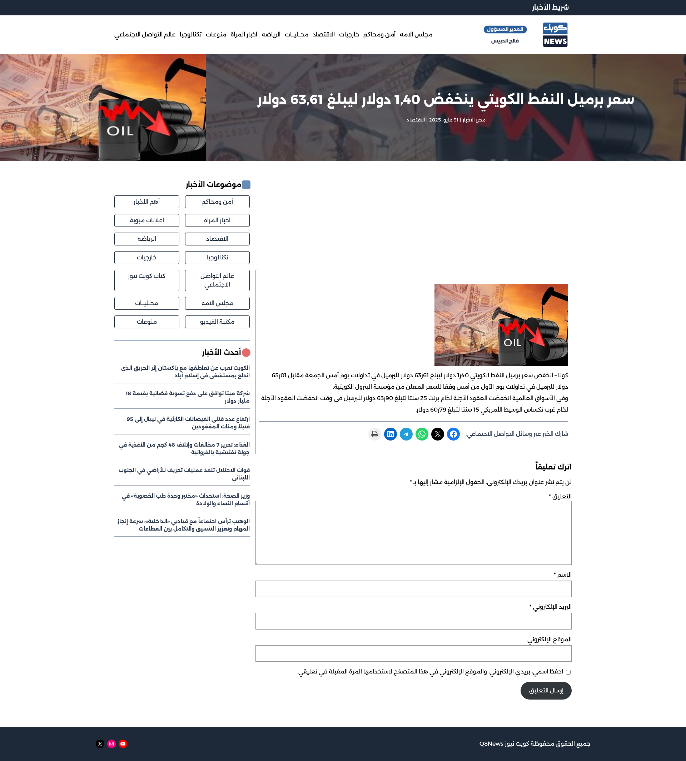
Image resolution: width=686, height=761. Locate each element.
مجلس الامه (217, 303)
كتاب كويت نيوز (146, 276)
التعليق (560, 496)
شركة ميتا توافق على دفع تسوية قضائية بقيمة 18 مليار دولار (188, 397)
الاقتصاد (416, 120)
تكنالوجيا (217, 257)
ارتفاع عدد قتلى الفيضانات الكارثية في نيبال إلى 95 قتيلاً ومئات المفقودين (188, 423)
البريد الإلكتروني (551, 606)
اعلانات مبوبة (147, 220)
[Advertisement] (413, 224)
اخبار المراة (217, 220)
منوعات (147, 321)
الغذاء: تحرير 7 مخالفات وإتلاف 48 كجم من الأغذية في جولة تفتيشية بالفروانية (184, 449)
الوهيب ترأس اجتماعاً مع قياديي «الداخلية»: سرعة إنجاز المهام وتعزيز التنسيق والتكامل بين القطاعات (184, 525)
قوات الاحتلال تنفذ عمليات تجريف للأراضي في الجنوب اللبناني (184, 474)
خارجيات (146, 257)
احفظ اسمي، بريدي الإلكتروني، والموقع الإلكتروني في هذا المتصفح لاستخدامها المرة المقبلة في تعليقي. (430, 671)
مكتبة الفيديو (217, 321)
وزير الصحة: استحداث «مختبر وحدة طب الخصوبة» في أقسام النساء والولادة (186, 500)
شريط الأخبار (550, 7)
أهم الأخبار (147, 201)
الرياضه (147, 238)
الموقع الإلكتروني (549, 639)
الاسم (563, 574)
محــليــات (146, 303)
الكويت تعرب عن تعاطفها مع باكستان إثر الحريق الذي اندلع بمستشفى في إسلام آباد (185, 372)
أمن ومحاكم (217, 201)
